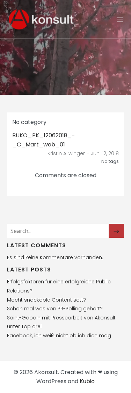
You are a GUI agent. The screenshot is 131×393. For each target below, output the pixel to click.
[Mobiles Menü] (120, 19)
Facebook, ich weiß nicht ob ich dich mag (59, 335)
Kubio (87, 381)
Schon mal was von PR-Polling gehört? (55, 308)
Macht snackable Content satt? (46, 299)
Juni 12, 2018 (105, 153)
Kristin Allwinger (66, 153)
